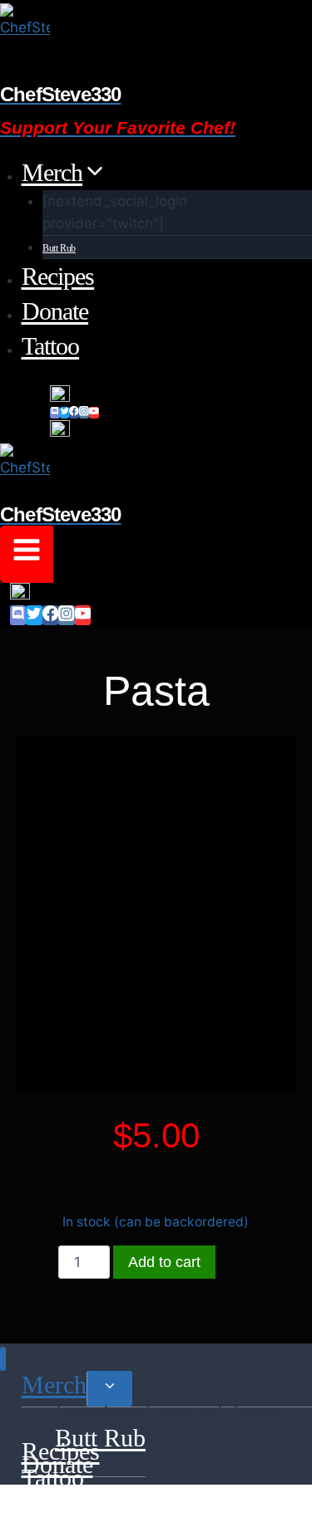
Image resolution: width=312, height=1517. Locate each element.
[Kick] (181, 430)
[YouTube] (94, 412)
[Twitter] (65, 412)
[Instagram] (84, 412)
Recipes (58, 276)
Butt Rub (59, 248)
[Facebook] (74, 412)
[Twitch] (181, 395)
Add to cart (164, 1262)
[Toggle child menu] (109, 1389)
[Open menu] (26, 554)
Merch (54, 1384)
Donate (55, 311)
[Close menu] (3, 1359)
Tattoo (51, 346)
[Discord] (55, 412)
